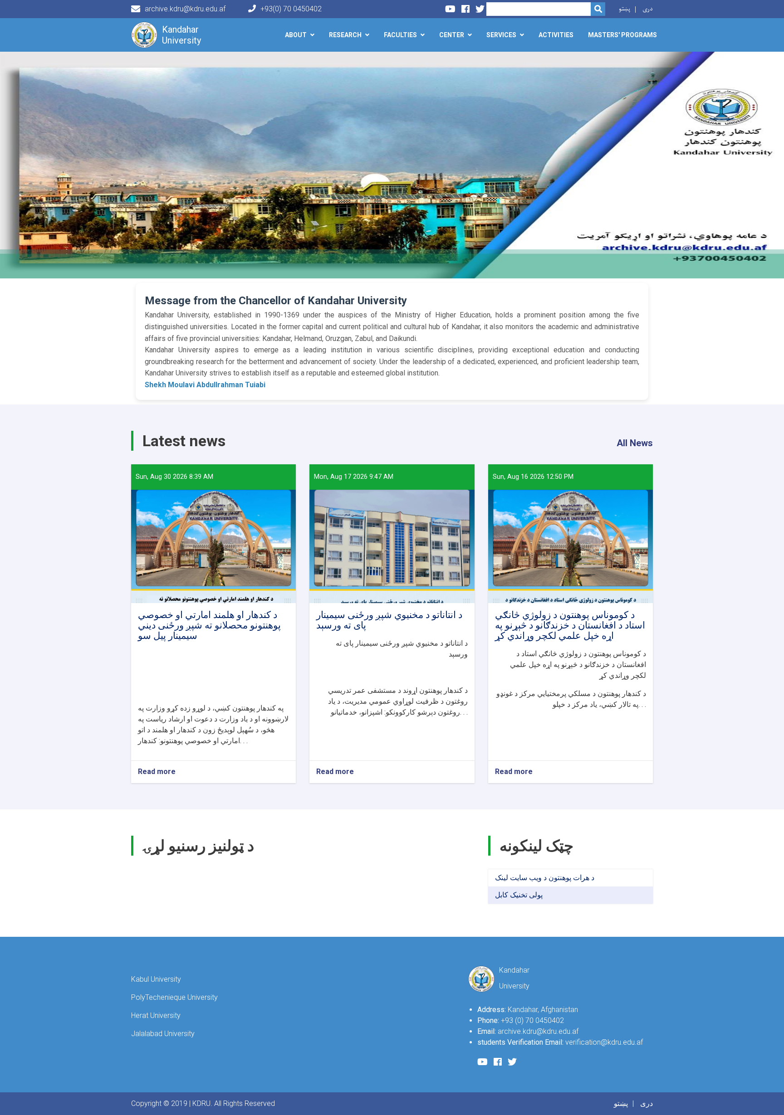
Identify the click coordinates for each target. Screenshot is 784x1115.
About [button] (296, 35)
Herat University (156, 1015)
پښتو (624, 9)
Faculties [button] (400, 35)
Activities (556, 35)
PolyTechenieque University (174, 997)
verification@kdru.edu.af (604, 1042)
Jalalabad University (163, 1033)
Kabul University (156, 979)
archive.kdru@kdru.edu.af (185, 9)
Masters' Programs (622, 35)
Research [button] (345, 35)
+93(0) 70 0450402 (291, 9)
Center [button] (451, 35)
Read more (157, 772)
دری (647, 9)
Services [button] (501, 35)
